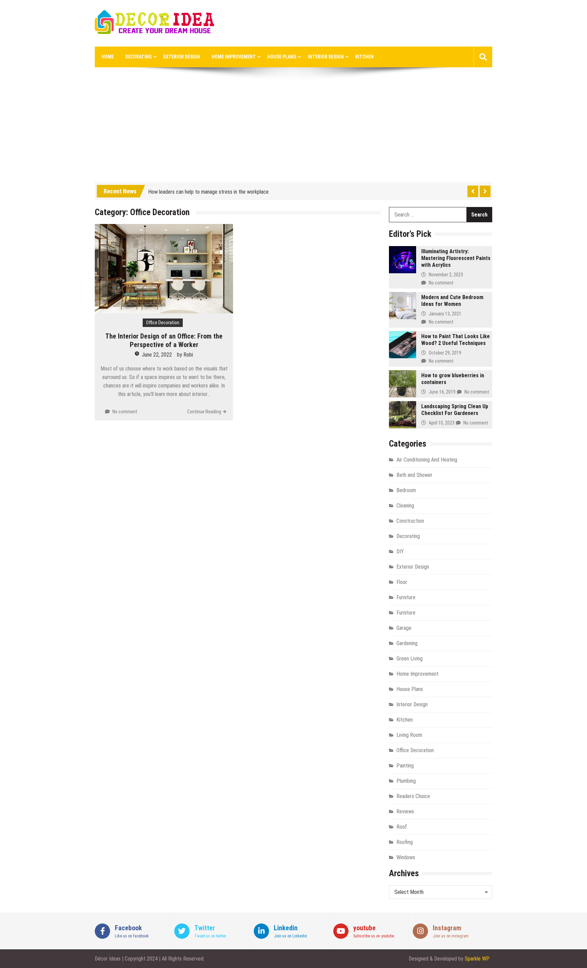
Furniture (405, 597)
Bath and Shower (414, 475)
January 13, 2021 (445, 313)
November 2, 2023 (446, 274)
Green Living (409, 658)
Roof (401, 827)
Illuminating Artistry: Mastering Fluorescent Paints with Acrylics (456, 258)
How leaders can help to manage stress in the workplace (208, 190)
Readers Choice (413, 796)
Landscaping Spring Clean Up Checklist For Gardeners (454, 409)
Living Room (409, 735)
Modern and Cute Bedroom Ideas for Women (452, 300)
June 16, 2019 (442, 392)
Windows (405, 857)
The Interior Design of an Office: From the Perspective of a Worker (164, 340)
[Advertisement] (293, 131)
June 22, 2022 (157, 354)
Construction (410, 521)
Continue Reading (204, 411)
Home (108, 56)
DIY (400, 551)
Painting (405, 765)
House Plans (281, 56)
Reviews (405, 811)
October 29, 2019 (445, 353)
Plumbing (406, 781)
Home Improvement (234, 56)
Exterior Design (181, 56)
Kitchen (364, 56)
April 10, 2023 (442, 423)
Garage (403, 628)
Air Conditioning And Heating (426, 459)
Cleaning (405, 505)
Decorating (138, 56)
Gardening (406, 643)
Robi (188, 354)
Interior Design (326, 56)
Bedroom (406, 490)
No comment (124, 411)
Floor (401, 582)
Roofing (404, 842)
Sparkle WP (477, 958)
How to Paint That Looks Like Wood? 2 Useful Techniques (455, 339)
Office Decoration (162, 322)
